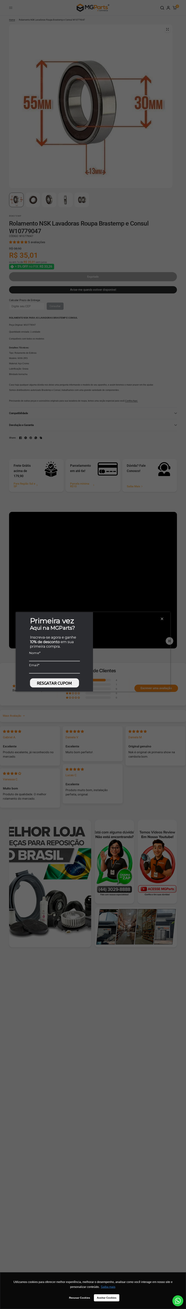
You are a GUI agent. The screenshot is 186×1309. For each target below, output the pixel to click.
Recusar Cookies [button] (79, 1297)
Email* (34, 665)
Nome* (35, 653)
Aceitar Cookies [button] (106, 1297)
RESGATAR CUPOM (54, 683)
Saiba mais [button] (108, 1286)
